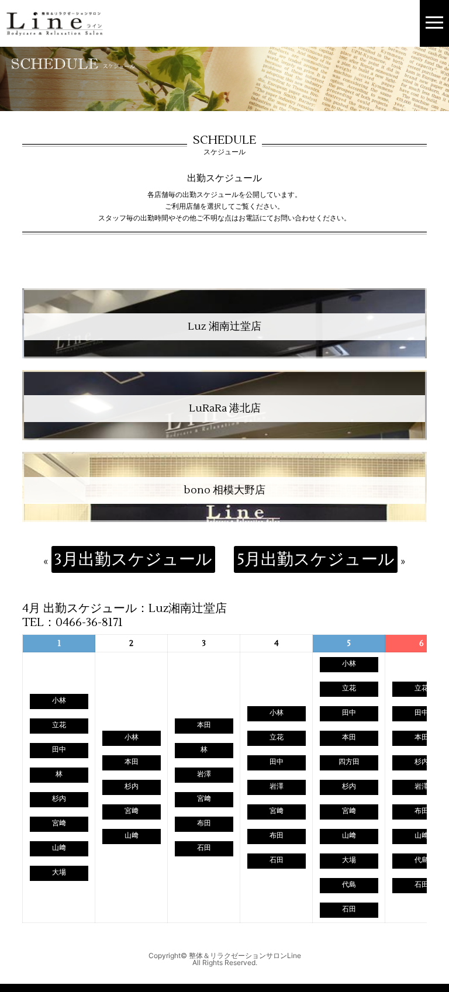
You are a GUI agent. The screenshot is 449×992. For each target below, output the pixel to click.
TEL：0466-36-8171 (72, 622)
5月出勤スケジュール (316, 559)
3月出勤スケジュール (133, 559)
